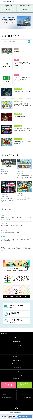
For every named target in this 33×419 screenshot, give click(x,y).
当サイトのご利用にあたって (8, 397)
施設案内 (25, 10)
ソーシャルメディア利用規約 (25, 397)
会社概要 (16, 390)
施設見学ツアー (16, 378)
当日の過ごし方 (16, 356)
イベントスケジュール (25, 6)
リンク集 (16, 401)
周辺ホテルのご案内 (16, 360)
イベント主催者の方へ (16, 367)
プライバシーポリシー (25, 394)
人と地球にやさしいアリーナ (8, 394)
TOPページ (16, 337)
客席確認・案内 (8, 6)
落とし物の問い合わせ (16, 363)
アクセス (8, 10)
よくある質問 (16, 371)
